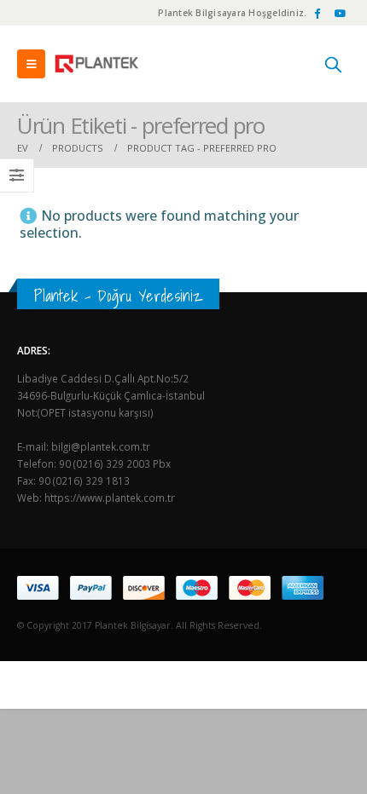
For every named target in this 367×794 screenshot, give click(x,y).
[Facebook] (316, 13)
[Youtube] (339, 13)
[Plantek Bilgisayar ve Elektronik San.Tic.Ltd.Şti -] (98, 64)
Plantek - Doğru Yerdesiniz (118, 295)
